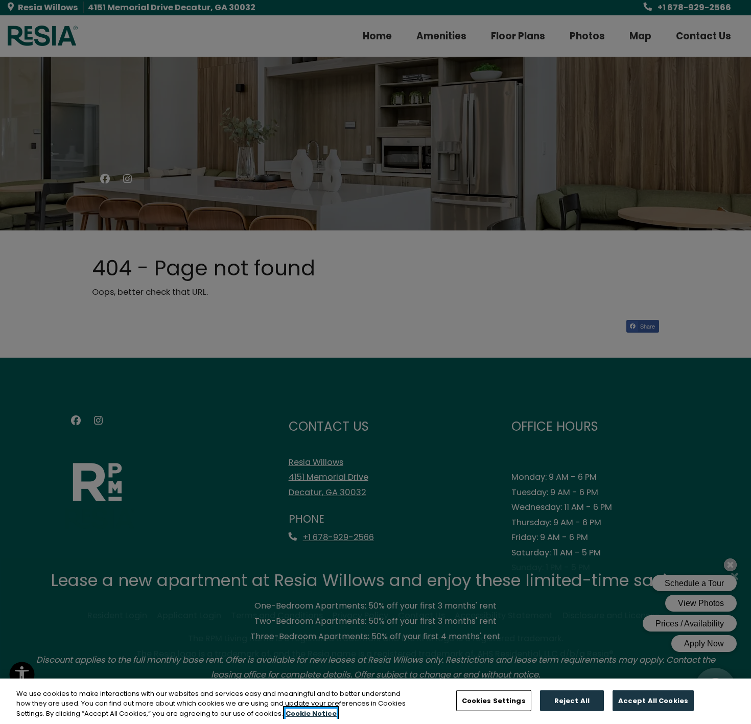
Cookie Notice (311, 713)
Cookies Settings (494, 700)
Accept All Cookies (653, 700)
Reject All (572, 700)
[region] (375, 701)
